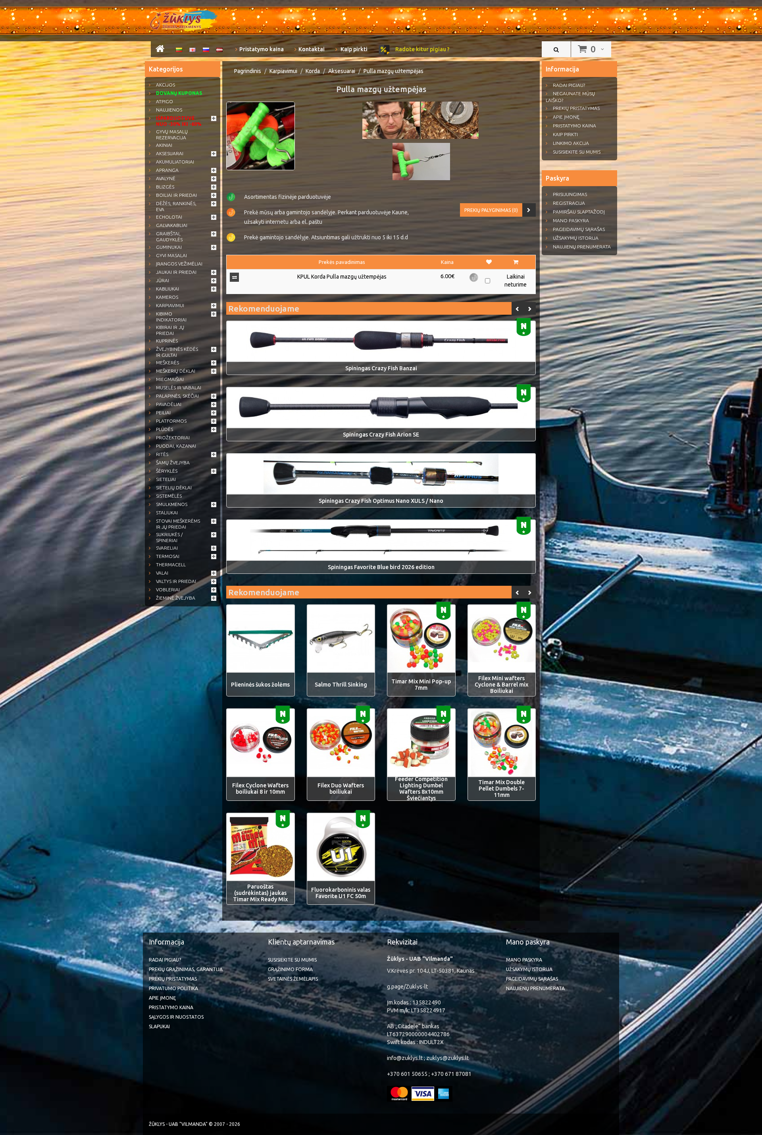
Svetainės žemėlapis (293, 978)
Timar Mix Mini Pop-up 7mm (421, 684)
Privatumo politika (173, 988)
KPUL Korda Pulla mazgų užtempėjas (342, 276)
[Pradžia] (160, 50)
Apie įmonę (566, 116)
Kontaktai (311, 49)
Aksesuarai (341, 71)
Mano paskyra (571, 220)
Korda (313, 71)
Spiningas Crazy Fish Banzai (381, 368)
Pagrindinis (247, 71)
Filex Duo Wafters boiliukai (341, 788)
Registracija (569, 203)
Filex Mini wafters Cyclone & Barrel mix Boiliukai (501, 684)
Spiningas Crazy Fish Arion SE (381, 434)
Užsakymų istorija (575, 237)
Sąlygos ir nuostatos (176, 1017)
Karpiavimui (283, 71)
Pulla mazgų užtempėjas (393, 71)
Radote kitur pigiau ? (422, 49)
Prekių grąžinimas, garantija (186, 969)
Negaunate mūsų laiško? (570, 97)
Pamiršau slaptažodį (579, 211)
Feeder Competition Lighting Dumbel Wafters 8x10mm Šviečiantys (421, 788)
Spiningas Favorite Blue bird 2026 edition (381, 567)
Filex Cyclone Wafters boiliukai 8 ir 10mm (260, 788)
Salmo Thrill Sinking (341, 684)
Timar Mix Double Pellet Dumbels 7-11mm (501, 788)
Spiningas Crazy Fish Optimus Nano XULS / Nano (381, 501)
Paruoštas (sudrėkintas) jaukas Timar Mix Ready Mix (260, 892)
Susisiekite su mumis (576, 151)
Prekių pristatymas (576, 108)
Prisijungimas (570, 194)
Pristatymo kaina (261, 49)
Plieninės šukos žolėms (260, 684)
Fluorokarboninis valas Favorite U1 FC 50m (340, 893)
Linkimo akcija (571, 143)
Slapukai (159, 1026)
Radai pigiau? (569, 85)
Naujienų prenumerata (582, 246)
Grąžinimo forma (290, 969)
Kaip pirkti (353, 49)
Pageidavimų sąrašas (579, 229)
